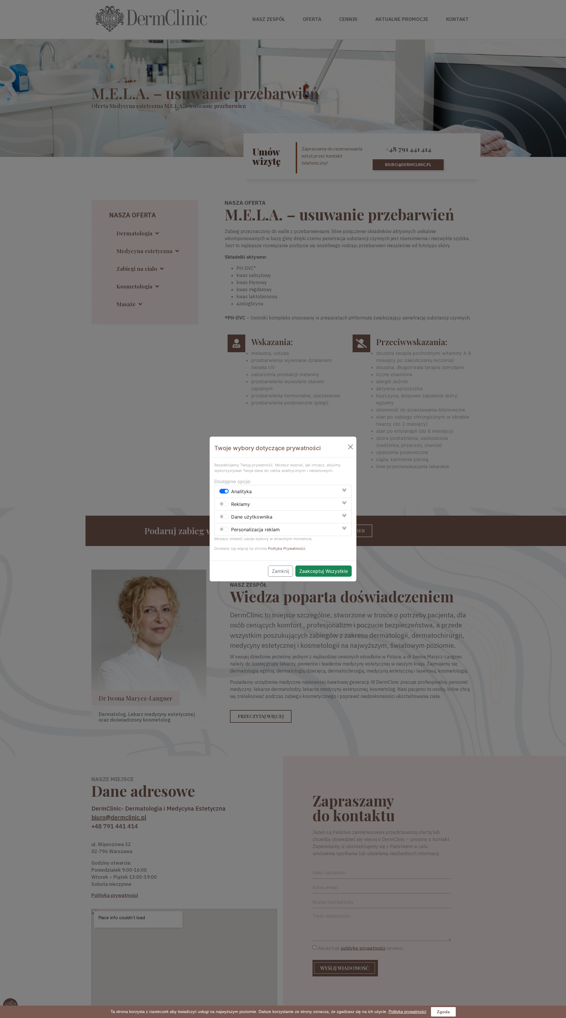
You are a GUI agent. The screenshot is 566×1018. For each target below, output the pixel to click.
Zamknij (280, 571)
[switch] (224, 491)
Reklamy (240, 504)
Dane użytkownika (251, 516)
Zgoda (443, 1011)
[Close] (350, 446)
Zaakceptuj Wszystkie (323, 571)
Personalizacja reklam (255, 529)
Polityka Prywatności (286, 548)
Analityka (241, 491)
